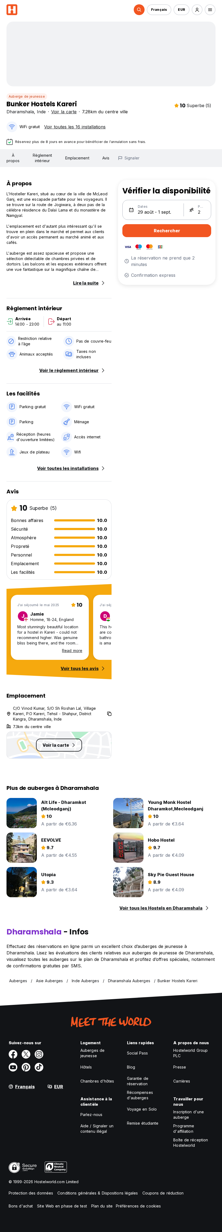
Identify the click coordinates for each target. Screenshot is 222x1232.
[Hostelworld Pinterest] (26, 1067)
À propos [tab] (13, 158)
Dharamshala (20, 111)
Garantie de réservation (137, 1081)
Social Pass (137, 1053)
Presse (179, 1067)
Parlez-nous (91, 1114)
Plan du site (102, 1206)
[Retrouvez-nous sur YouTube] (13, 1067)
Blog (131, 1067)
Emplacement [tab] (77, 158)
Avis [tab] (105, 158)
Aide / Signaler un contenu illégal (96, 1129)
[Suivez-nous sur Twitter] (26, 1054)
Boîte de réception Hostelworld (190, 1143)
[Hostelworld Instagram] (39, 1054)
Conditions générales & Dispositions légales (97, 1193)
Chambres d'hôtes (97, 1081)
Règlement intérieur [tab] (42, 158)
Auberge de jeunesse (27, 96)
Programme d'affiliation (183, 1129)
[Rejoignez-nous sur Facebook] (13, 1054)
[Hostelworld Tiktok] (39, 1067)
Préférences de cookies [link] (138, 1206)
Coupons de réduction (163, 1193)
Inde (41, 111)
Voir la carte (64, 111)
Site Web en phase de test (62, 1206)
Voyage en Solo (142, 1109)
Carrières (181, 1081)
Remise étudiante (143, 1123)
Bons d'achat (21, 1206)
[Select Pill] (139, 9)
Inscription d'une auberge (188, 1115)
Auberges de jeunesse (92, 1053)
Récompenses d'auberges (140, 1095)
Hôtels (86, 1067)
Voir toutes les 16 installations (75, 126)
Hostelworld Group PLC (190, 1053)
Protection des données (31, 1193)
